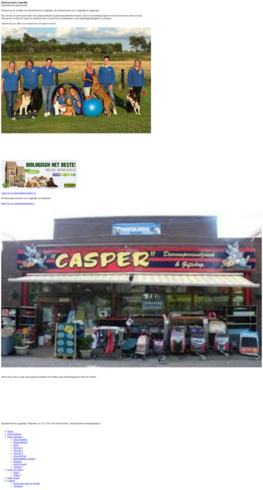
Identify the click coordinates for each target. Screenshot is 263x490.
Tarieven (17, 467)
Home (10, 431)
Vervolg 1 (18, 447)
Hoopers (17, 461)
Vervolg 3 (18, 453)
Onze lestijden (20, 439)
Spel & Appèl (19, 464)
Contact (11, 480)
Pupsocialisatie (20, 442)
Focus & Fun (19, 456)
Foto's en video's (15, 469)
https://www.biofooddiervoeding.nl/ (19, 193)
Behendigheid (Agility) (24, 458)
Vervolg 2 (18, 450)
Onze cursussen (14, 437)
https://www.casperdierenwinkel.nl (18, 203)
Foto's (16, 472)
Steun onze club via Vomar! (26, 483)
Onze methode (14, 434)
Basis (16, 445)
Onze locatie (13, 478)
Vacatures (18, 486)
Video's (17, 475)
